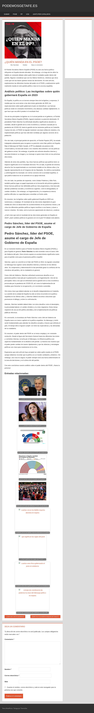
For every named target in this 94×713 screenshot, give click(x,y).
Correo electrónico (12, 675)
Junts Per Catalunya (41, 14)
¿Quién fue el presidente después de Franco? (44, 617)
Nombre (8, 669)
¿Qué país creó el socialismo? (15, 617)
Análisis (25, 65)
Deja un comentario (37, 65)
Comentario (9, 639)
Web (6, 682)
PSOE (15, 14)
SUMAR (6, 14)
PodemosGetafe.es (19, 6)
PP (22, 14)
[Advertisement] (78, 48)
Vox (27, 14)
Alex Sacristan (14, 65)
